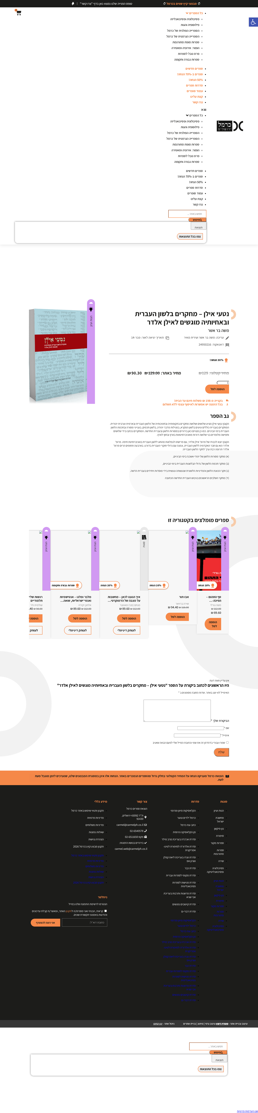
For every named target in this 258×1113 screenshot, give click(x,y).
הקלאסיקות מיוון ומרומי (183, 810)
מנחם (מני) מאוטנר (130, 605)
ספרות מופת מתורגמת (186, 42)
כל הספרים (196, 13)
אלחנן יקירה (84, 605)
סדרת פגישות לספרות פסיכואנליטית (184, 884)
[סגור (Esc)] (4, 4)
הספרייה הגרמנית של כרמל (182, 36)
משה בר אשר (218, 330)
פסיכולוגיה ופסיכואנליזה (184, 19)
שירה (221, 861)
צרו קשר (197, 102)
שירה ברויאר (182, 604)
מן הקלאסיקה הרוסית (184, 832)
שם (226, 728)
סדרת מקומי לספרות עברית (181, 875)
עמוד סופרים (195, 91)
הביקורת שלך (220, 721)
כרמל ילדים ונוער (186, 818)
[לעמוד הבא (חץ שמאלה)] (252, 556)
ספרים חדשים (194, 69)
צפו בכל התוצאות (190, 236)
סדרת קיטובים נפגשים (184, 904)
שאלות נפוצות (96, 832)
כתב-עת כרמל (188, 825)
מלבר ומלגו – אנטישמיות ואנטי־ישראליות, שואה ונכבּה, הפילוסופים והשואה (74, 600)
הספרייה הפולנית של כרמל (183, 31)
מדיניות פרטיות (95, 818)
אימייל (224, 735)
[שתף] (11, 4)
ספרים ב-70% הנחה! (190, 74)
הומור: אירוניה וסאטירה (185, 48)
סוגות (144, 544)
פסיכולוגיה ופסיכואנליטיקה (215, 870)
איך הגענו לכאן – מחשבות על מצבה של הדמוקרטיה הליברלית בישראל (124, 600)
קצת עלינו (196, 97)
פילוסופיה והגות (190, 25)
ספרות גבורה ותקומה (186, 59)
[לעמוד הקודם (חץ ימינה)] (6, 556)
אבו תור (184, 597)
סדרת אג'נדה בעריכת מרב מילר (179, 839)
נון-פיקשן (219, 828)
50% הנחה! (196, 80)
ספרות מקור (217, 843)
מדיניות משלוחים (94, 825)
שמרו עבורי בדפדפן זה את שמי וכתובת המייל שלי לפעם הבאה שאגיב (189, 743)
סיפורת (220, 836)
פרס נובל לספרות (188, 54)
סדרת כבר (190, 868)
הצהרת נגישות (96, 839)
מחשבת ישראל (220, 819)
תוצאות (199, 227)
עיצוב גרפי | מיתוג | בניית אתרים (205, 1023)
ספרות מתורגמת (219, 852)
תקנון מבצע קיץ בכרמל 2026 (88, 846)
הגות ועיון (91, 321)
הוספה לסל (217, 389)
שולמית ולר (36, 605)
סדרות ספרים (194, 85)
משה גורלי (215, 605)
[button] (182, 109)
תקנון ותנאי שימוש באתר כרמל (87, 810)
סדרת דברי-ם (188, 911)
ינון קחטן (158, 1023)
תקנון (69, 911)
